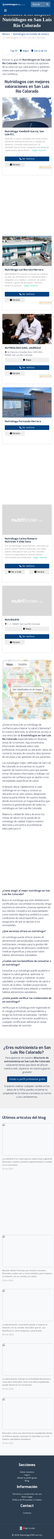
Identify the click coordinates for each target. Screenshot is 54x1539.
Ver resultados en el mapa (27, 689)
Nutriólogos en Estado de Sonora (31, 34)
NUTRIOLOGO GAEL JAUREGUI (23, 348)
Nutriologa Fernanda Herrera (23, 421)
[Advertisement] (27, 205)
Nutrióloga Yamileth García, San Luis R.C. (24, 133)
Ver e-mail (15, 572)
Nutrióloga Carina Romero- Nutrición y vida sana (21, 540)
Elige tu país (29, 1528)
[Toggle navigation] (5, 10)
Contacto (27, 1513)
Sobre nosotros (27, 1472)
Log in (27, 1475)
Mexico (6, 34)
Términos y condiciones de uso (27, 1494)
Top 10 (13, 50)
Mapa (28, 360)
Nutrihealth (12, 619)
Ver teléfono (28, 158)
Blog (27, 1480)
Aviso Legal (27, 1497)
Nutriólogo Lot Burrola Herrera (24, 269)
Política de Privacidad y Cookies (27, 1500)
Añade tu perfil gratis (27, 1478)
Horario (16, 164)
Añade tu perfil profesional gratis (27, 1079)
